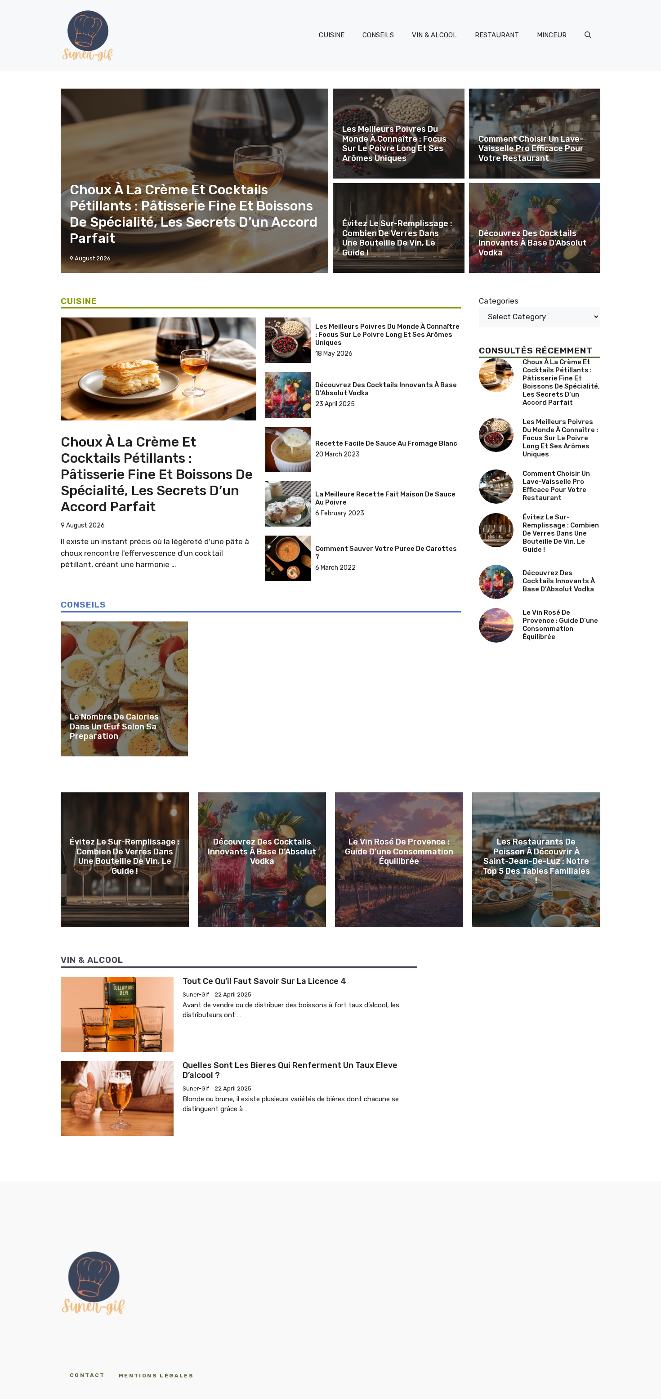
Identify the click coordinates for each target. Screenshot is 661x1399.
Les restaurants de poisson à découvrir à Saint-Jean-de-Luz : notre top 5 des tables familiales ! (536, 861)
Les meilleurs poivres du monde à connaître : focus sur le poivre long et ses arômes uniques (394, 143)
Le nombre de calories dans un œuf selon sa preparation (114, 726)
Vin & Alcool (434, 35)
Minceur (552, 35)
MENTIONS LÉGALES (156, 1375)
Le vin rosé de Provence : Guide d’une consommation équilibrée (560, 624)
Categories (498, 300)
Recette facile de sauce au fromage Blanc (386, 443)
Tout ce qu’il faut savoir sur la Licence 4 (264, 981)
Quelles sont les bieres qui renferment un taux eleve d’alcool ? (290, 1070)
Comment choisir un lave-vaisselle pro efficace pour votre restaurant (531, 148)
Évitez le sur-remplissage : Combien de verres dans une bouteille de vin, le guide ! (397, 238)
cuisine (331, 35)
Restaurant (497, 35)
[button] (588, 35)
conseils (378, 35)
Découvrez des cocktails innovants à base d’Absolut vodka (532, 243)
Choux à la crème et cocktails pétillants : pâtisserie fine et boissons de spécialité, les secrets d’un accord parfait (193, 214)
